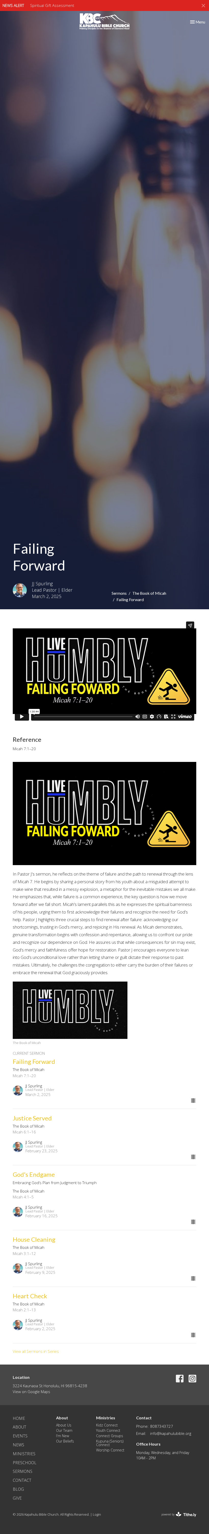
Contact (22, 1480)
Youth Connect (108, 1430)
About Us (63, 1425)
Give (17, 1498)
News (18, 1445)
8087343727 (161, 1426)
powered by (176, 1519)
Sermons (119, 593)
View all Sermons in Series (36, 1351)
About (19, 1427)
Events (20, 1436)
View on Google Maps (31, 1391)
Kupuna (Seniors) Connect (109, 1443)
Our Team (64, 1430)
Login (97, 1514)
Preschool (24, 1462)
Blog (18, 1489)
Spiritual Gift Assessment (52, 5)
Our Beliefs (65, 1441)
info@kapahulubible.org (170, 1433)
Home (19, 1418)
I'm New (62, 1435)
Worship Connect (110, 1450)
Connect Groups (109, 1435)
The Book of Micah (149, 593)
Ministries (24, 1454)
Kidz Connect (107, 1425)
